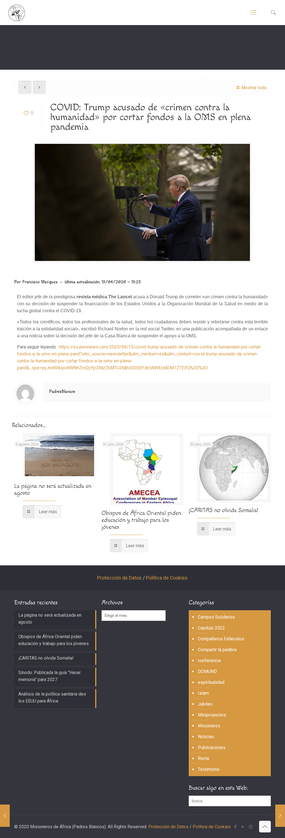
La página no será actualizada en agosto (50, 618)
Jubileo (205, 704)
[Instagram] (251, 826)
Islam (203, 693)
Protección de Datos (119, 578)
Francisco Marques (40, 282)
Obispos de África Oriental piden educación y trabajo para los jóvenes (141, 520)
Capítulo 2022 (211, 628)
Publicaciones (211, 747)
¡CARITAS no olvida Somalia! (223, 510)
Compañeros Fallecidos (221, 638)
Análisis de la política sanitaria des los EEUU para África (52, 697)
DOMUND (207, 671)
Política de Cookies (167, 578)
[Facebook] (236, 826)
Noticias (206, 736)
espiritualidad (211, 682)
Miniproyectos (212, 715)
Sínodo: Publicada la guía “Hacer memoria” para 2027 (49, 676)
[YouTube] (243, 826)
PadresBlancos (62, 391)
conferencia (209, 660)
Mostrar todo (253, 87)
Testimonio (209, 769)
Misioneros (209, 725)
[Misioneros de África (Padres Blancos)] (16, 12)
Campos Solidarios (216, 617)
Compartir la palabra (217, 649)
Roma (203, 758)
